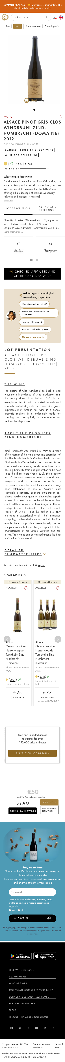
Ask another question (35, 337)
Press (12, 1010)
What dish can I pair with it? (34, 304)
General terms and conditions (42, 1046)
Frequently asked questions (29, 1016)
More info (8, 200)
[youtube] (36, 1028)
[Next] (58, 639)
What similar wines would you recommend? (35, 313)
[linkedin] (45, 1028)
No (22, 910)
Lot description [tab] (18, 208)
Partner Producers (22, 1003)
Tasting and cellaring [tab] (47, 208)
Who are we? (18, 983)
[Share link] (60, 116)
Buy (8, 26)
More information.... (13, 231)
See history (49, 802)
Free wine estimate (21, 969)
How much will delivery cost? (35, 329)
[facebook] (11, 1028)
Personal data (59, 1046)
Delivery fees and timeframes (29, 996)
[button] (32, 69)
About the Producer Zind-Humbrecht (28, 435)
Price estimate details (32, 753)
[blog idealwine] (53, 1028)
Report (41, 565)
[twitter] (20, 1028)
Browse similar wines (23, 811)
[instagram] (28, 1028)
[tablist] (32, 208)
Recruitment (17, 976)
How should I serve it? (32, 322)
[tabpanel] (32, 226)
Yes (13, 910)
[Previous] (7, 639)
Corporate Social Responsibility (31, 990)
